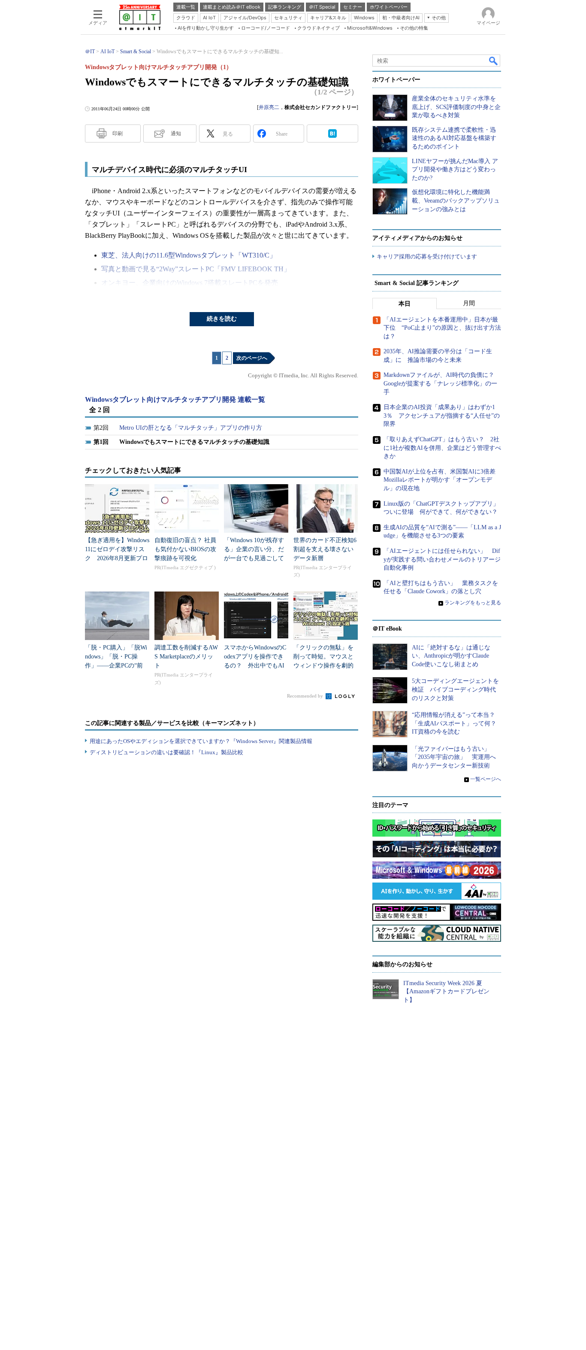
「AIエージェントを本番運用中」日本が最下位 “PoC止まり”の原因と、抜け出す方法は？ (442, 328)
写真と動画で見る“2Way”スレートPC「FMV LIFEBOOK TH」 (195, 269)
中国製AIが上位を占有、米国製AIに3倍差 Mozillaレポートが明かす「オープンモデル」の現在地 (442, 479)
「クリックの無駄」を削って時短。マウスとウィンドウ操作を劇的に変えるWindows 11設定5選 (323, 665)
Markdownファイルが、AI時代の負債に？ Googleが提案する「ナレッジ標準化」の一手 (442, 383)
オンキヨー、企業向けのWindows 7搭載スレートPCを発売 (189, 282)
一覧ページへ (485, 779)
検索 (493, 61)
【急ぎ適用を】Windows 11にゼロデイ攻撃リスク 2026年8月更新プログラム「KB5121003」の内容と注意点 (117, 558)
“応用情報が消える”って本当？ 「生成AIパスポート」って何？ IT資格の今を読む (457, 723)
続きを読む (222, 319)
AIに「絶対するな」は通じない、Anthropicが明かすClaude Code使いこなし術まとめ (451, 655)
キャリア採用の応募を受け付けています (427, 256)
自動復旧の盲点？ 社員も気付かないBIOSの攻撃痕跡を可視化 (185, 549)
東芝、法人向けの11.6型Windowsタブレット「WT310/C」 (188, 255)
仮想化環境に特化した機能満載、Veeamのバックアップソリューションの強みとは (456, 200)
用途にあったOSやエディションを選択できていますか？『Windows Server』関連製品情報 (201, 741)
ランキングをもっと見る (472, 603)
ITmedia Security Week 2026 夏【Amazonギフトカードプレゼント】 (446, 991)
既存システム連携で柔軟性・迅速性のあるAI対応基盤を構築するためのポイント (454, 138)
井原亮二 (269, 107)
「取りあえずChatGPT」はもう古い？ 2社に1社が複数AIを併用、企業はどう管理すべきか (442, 447)
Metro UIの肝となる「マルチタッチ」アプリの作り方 (190, 428)
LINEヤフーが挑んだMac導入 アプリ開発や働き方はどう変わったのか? (455, 169)
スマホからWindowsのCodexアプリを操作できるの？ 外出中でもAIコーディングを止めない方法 (255, 665)
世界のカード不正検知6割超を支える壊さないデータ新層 (324, 549)
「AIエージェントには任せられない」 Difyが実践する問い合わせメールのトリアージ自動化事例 (442, 559)
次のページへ (251, 358)
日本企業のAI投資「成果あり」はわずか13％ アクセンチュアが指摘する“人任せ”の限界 (442, 415)
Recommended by (305, 695)
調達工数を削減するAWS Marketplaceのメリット (186, 656)
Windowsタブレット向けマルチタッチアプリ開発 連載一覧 (175, 399)
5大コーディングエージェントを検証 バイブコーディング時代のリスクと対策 (455, 689)
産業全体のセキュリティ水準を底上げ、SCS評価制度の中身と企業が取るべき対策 (456, 106)
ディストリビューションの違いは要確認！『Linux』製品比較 (166, 752)
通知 (176, 133)
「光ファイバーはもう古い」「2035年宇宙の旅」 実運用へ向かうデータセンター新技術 (454, 757)
